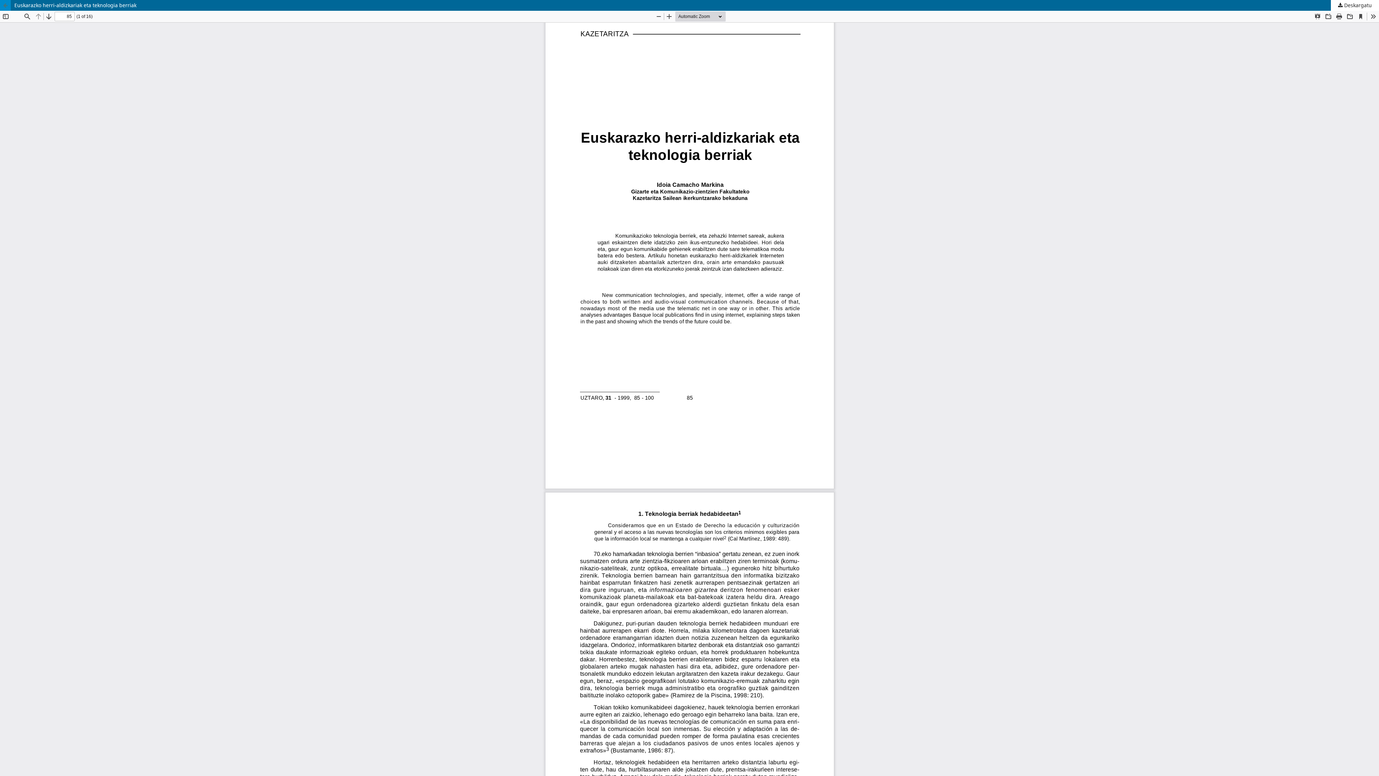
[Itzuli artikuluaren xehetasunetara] (5, 5)
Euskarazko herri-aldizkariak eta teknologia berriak (75, 5)
